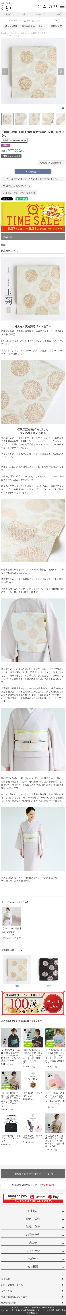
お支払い (33, 1210)
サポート (33, 1258)
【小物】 (58, 14)
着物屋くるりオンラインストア (6, 8)
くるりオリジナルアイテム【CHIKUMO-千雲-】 (27, 33)
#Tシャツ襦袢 (11, 26)
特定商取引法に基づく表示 (14, 1296)
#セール (42, 26)
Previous (5, 71)
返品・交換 (33, 1226)
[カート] (50, 6)
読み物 (33, 1242)
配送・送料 (33, 1218)
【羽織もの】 (39, 14)
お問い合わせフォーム (12, 1284)
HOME (3, 33)
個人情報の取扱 (8, 1302)
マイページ (33, 1250)
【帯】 (23, 14)
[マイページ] (44, 6)
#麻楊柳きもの (28, 26)
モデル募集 (6, 1290)
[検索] (56, 6)
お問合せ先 (33, 1234)
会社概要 (33, 1266)
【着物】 (8, 14)
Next (61, 71)
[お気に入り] (38, 6)
